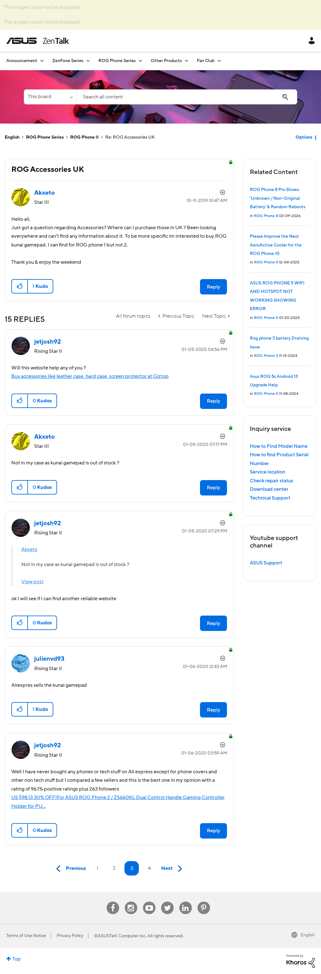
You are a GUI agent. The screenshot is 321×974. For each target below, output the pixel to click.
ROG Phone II (84, 137)
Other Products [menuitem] (166, 61)
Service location (267, 472)
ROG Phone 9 (266, 262)
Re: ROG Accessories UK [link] (130, 137)
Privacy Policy (70, 936)
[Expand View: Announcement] (42, 60)
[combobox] (186, 96)
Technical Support (270, 498)
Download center (269, 489)
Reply (213, 287)
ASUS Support (266, 563)
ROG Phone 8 (266, 216)
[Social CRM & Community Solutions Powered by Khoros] (301, 961)
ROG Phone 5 (266, 317)
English (12, 137)
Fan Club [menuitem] (205, 61)
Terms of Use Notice (26, 936)
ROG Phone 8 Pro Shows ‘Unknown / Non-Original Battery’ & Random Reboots (277, 198)
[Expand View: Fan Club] (219, 60)
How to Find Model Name (279, 446)
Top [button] (16, 959)
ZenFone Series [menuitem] (67, 61)
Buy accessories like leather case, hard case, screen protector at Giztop (90, 376)
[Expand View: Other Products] (186, 60)
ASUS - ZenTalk (37, 40)
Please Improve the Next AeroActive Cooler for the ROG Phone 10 (276, 245)
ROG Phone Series (45, 137)
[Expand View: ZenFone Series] (88, 60)
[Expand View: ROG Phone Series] (140, 60)
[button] (20, 286)
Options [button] (304, 137)
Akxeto (29, 549)
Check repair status (271, 481)
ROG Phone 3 (266, 355)
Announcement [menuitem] (21, 61)
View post (32, 582)
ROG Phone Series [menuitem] (117, 61)
